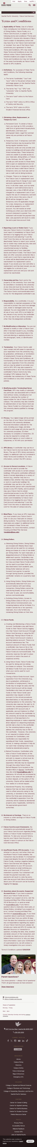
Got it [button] (30, 1141)
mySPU (32, 1)
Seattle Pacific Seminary (18, 1094)
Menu (33, 3)
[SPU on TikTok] (27, 1040)
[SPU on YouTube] (19, 1041)
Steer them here (8, 987)
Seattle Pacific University (9, 16)
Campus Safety (18, 1068)
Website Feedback (18, 1129)
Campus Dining (18, 1062)
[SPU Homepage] (18, 1026)
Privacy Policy (18, 1123)
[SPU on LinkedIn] (23, 1041)
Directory (18, 1065)
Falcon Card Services (27, 16)
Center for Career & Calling (18, 1102)
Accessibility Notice (18, 1126)
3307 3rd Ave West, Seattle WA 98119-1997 (19, 1029)
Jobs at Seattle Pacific (18, 1134)
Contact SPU (18, 1131)
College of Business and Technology (18, 1088)
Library (18, 1059)
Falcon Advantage (18, 1071)
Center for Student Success (18, 1111)
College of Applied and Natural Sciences (18, 1085)
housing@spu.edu (24, 772)
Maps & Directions (18, 1074)
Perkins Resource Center (18, 1114)
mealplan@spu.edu (11, 532)
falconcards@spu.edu (11, 997)
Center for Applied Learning (18, 1105)
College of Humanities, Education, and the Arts (18, 1091)
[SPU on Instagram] (15, 1041)
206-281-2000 (19, 1032)
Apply (20, 1)
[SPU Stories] (18, 1049)
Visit (13, 1)
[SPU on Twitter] (11, 1041)
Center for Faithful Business (18, 1108)
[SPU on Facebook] (8, 1041)
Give (25, 1)
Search (29, 3)
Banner (21, 770)
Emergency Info (18, 1077)
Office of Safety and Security (13, 999)
